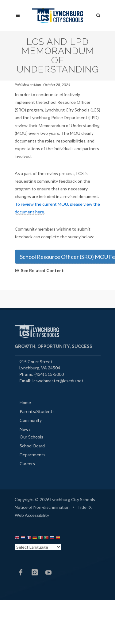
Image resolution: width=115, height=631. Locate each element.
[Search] (98, 14)
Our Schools (31, 436)
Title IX (84, 507)
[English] (17, 538)
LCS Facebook (21, 572)
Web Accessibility (32, 515)
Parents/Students (37, 411)
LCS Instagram (35, 572)
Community (31, 420)
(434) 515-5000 (49, 374)
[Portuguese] (46, 538)
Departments (32, 454)
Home (25, 402)
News (25, 429)
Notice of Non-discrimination (42, 507)
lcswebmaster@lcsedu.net (58, 380)
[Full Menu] (17, 15)
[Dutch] (23, 538)
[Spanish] (58, 538)
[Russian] (52, 538)
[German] (34, 538)
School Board (32, 445)
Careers (27, 463)
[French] (28, 538)
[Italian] (40, 538)
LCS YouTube (48, 572)
